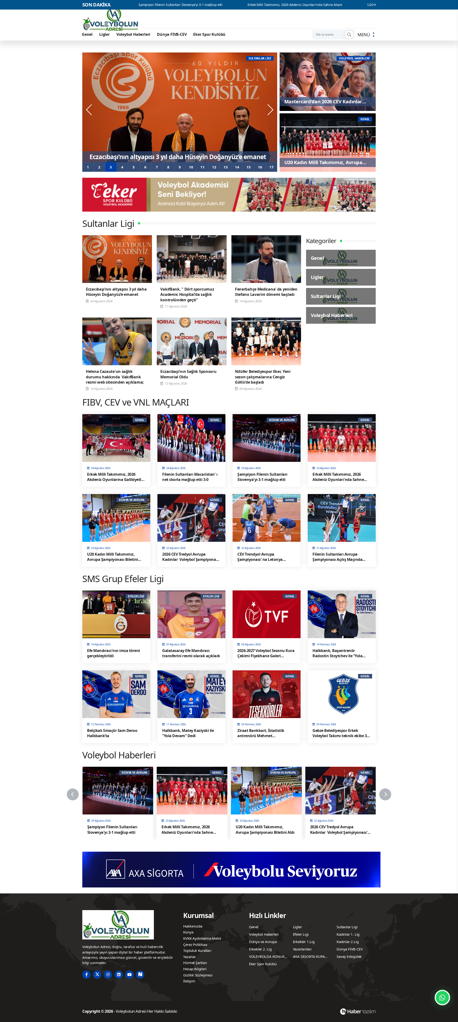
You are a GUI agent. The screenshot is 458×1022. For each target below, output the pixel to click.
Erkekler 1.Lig (304, 941)
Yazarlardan (302, 949)
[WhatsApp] (442, 997)
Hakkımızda (192, 926)
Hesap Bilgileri (194, 968)
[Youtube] (129, 974)
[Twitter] (97, 974)
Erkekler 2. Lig (260, 949)
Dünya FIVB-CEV (172, 34)
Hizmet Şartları (195, 962)
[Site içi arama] (349, 34)
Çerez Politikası (195, 944)
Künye (188, 932)
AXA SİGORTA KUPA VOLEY (309, 957)
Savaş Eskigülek (349, 956)
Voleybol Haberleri (133, 34)
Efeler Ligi (301, 934)
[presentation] (89, 110)
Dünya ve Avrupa (263, 941)
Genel (87, 34)
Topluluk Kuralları (197, 950)
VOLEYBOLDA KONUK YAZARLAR (267, 957)
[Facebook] (86, 974)
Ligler (104, 34)
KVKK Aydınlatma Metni (202, 938)
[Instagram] (108, 974)
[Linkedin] (118, 974)
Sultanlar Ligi (347, 926)
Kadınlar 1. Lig (348, 934)
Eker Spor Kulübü (209, 34)
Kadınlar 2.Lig (348, 941)
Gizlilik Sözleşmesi (197, 975)
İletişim (189, 981)
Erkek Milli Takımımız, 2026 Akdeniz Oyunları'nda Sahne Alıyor (219, 4)
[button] (88, 167)
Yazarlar (189, 956)
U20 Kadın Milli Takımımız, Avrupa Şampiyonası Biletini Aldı (337, 4)
